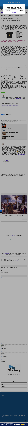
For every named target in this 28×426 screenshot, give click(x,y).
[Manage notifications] (1, 424)
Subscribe (21, 10)
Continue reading (14, 12)
